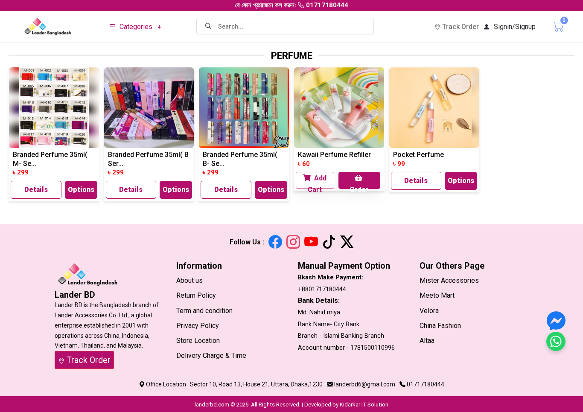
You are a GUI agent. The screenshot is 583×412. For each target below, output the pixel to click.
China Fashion (440, 326)
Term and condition (204, 311)
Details (36, 190)
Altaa (427, 341)
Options (81, 190)
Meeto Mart (437, 295)
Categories (136, 27)
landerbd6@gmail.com (364, 384)
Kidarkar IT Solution (364, 404)
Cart (552, 26)
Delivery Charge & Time (211, 355)
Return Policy (196, 295)
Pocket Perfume (418, 155)
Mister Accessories (449, 280)
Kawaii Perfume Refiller (334, 155)
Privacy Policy (197, 326)
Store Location (198, 341)
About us (189, 280)
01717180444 (425, 384)
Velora (429, 311)
